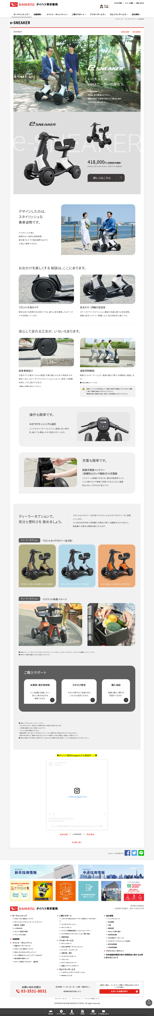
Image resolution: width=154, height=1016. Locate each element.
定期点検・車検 (66, 953)
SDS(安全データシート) (116, 938)
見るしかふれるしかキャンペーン (25, 952)
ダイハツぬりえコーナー (69, 962)
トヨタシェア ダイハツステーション (73, 972)
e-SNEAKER (141, 19)
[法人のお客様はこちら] (111, 891)
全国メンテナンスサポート (70, 966)
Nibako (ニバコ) (66, 975)
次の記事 (136, 32)
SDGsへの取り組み (114, 931)
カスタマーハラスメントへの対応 (119, 941)
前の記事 (126, 32)
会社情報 (135, 14)
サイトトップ (119, 19)
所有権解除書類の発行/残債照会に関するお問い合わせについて (123, 956)
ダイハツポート (66, 927)
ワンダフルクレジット (68, 924)
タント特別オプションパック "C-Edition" (28, 955)
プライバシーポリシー (115, 950)
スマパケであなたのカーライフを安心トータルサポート (77, 920)
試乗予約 (50, 1014)
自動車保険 (65, 937)
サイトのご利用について (91, 998)
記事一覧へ (78, 842)
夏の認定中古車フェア (21, 958)
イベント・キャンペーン (56, 14)
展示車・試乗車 (19, 925)
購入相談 (72, 1014)
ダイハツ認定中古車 (21, 931)
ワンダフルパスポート (68, 956)
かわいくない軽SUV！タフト (23, 919)
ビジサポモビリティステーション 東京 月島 (75, 934)
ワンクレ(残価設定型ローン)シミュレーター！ (76, 930)
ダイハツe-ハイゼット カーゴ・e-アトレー (28, 922)
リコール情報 (129, 3)
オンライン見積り (61, 1014)
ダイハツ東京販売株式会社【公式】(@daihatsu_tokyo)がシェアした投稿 (77, 826)
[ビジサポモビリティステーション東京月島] (66, 891)
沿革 (109, 925)
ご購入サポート (78, 14)
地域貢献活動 (112, 935)
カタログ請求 (118, 3)
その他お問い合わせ (103, 1014)
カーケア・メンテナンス (69, 950)
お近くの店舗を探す (119, 991)
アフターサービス (97, 14)
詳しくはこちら (102, 178)
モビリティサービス (118, 14)
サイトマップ (76, 998)
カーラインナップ (21, 14)
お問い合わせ (140, 3)
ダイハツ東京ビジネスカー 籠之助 (26, 962)
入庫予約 (82, 1014)
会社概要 (111, 922)
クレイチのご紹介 (20, 935)
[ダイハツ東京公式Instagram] (43, 891)
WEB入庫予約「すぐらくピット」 (72, 947)
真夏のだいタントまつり (22, 946)
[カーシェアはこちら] (134, 891)
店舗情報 (37, 14)
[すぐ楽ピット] (20, 891)
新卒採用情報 (112, 944)
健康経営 (111, 928)
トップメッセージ (114, 919)
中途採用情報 (112, 947)
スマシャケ (65, 959)
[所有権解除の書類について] (88, 891)
